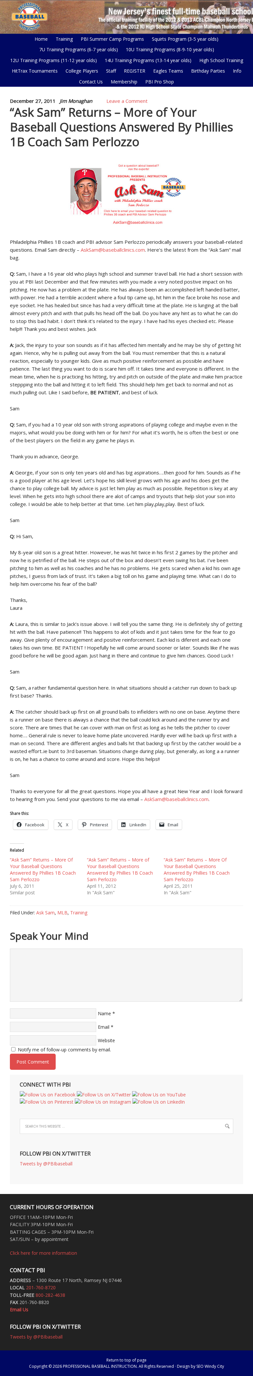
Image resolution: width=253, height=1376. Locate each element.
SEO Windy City (210, 1366)
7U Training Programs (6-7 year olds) (78, 49)
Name (104, 1013)
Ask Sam (45, 912)
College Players (82, 71)
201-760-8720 (41, 1287)
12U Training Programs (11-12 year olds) (52, 60)
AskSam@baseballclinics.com (113, 249)
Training (78, 912)
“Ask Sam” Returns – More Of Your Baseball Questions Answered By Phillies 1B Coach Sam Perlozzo (43, 870)
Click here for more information (43, 1253)
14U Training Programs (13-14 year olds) (146, 60)
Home (41, 39)
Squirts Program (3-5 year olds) (185, 39)
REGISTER (134, 71)
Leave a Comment (127, 101)
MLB (62, 912)
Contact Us (91, 82)
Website (106, 1040)
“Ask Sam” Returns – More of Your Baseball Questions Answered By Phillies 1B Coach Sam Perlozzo (120, 870)
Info (235, 71)
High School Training (219, 60)
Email (103, 1027)
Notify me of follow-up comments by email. (64, 1049)
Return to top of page (126, 1360)
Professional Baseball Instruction (126, 16)
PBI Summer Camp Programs (110, 39)
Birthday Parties (208, 71)
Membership (124, 82)
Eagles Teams (166, 71)
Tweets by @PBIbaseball (46, 1163)
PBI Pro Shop (158, 82)
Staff (111, 71)
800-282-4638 (50, 1295)
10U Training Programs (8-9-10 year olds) (168, 49)
